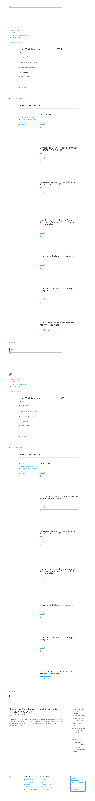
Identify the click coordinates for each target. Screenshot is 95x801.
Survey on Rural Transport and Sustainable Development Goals (33, 710)
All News (45, 330)
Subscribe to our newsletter (77, 786)
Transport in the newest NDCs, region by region (57, 289)
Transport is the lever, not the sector (57, 256)
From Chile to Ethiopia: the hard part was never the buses (57, 323)
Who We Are (16, 30)
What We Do (16, 33)
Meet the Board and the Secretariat (23, 35)
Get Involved (16, 37)
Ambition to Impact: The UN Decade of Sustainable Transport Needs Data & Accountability (58, 222)
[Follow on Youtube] (75, 793)
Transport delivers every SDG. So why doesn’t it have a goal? (57, 182)
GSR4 (74, 778)
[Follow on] (79, 793)
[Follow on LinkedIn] (71, 793)
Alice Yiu (14, 715)
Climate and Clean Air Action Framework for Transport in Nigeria (59, 148)
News (28, 715)
